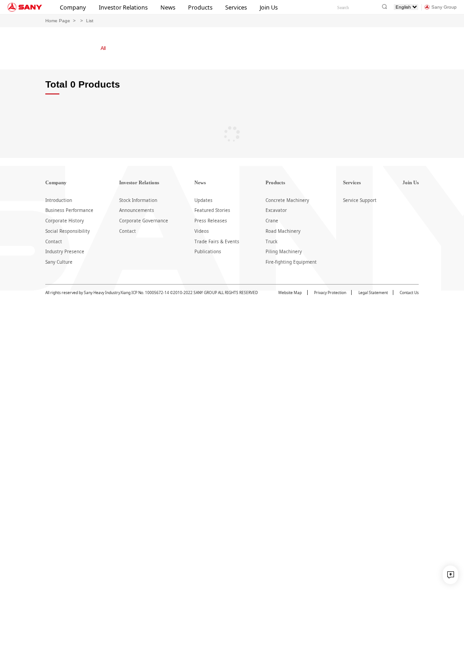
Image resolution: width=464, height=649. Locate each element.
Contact (53, 241)
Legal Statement (373, 292)
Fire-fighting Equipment (291, 262)
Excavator (276, 210)
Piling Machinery (284, 251)
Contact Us (409, 292)
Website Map (290, 292)
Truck (271, 241)
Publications (207, 251)
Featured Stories (212, 210)
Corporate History (64, 220)
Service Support (360, 200)
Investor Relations (123, 7)
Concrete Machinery (287, 200)
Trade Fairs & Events (216, 241)
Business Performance (69, 210)
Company (73, 7)
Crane (272, 220)
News (167, 7)
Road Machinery (283, 231)
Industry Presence (64, 251)
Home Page (57, 20)
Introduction (58, 200)
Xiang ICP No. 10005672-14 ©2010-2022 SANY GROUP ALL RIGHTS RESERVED (189, 292)
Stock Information (138, 200)
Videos (201, 231)
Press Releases (210, 220)
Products (200, 7)
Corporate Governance (143, 220)
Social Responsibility (67, 231)
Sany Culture (58, 262)
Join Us (269, 7)
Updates (203, 200)
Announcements (136, 210)
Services (236, 7)
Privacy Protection (330, 292)
